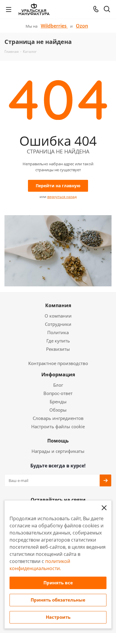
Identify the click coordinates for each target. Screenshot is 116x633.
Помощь (58, 440)
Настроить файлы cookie (58, 426)
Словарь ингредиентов (58, 418)
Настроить (58, 617)
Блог (58, 385)
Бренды (58, 401)
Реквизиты (58, 349)
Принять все (58, 583)
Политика (58, 332)
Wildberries (54, 26)
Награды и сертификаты (58, 451)
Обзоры (58, 410)
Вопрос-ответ (58, 393)
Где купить (58, 341)
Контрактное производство (58, 363)
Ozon (82, 26)
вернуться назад (62, 196)
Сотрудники (58, 324)
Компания (58, 305)
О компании (58, 316)
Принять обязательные (58, 600)
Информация (58, 374)
